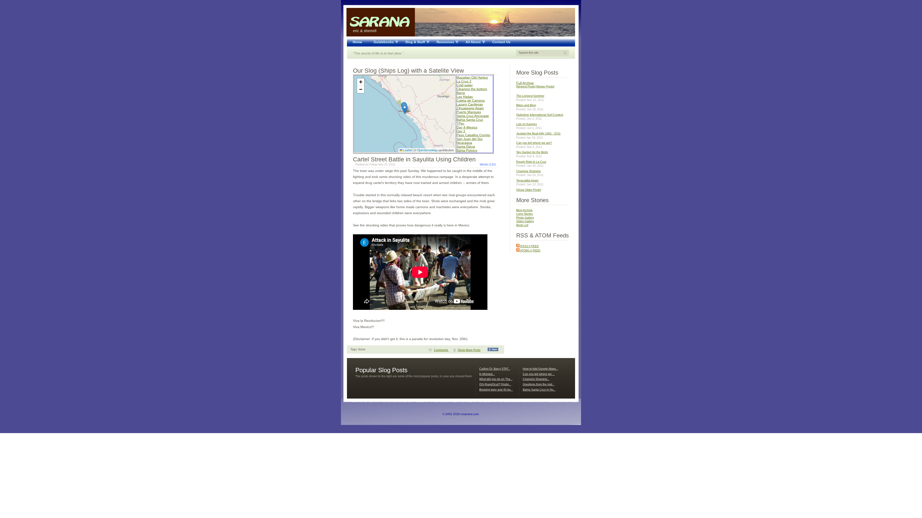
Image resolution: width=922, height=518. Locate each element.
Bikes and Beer (526, 105)
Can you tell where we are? (534, 143)
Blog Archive (524, 210)
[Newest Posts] (525, 86)
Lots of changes (526, 124)
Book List (522, 225)
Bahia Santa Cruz (469, 120)
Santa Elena (465, 146)
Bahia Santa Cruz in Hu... (539, 389)
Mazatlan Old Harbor (472, 77)
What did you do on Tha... (495, 379)
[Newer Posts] (545, 86)
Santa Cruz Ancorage (472, 116)
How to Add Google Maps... (540, 369)
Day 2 (460, 131)
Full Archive (525, 83)
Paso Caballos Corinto (473, 135)
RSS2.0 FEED (529, 246)
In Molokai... (487, 374)
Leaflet (407, 150)
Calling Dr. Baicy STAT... (494, 369)
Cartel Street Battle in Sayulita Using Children (414, 159)
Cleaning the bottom (471, 89)
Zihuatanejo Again (470, 108)
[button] (405, 109)
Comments (441, 350)
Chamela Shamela (528, 171)
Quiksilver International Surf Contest (539, 115)
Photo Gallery (525, 217)
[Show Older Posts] (528, 190)
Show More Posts (469, 350)
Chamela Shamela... (536, 379)
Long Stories (524, 214)
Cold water (464, 85)
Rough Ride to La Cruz (531, 162)
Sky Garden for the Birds (532, 152)
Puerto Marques (468, 112)
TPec (460, 123)
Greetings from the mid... (538, 384)
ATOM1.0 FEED (530, 250)
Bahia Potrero (466, 150)
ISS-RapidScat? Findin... (495, 384)
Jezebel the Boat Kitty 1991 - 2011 (538, 133)
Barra (460, 93)
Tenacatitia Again (527, 180)
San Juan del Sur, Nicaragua (469, 141)
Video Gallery (525, 221)
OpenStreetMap (427, 150)
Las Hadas (464, 97)
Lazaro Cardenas (469, 104)
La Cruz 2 (463, 81)
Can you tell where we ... (539, 374)
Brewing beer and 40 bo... (496, 389)
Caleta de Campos (470, 100)
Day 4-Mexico (466, 127)
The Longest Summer (530, 96)
